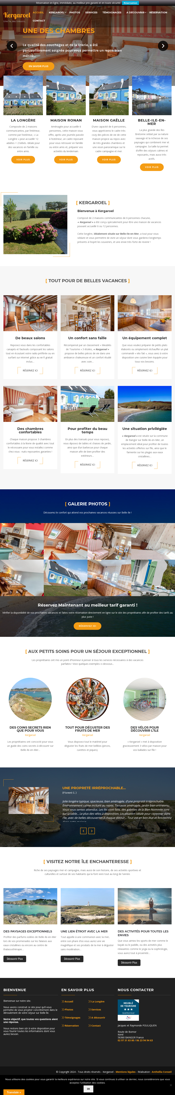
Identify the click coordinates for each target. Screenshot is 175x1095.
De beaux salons (30, 338)
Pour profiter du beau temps (87, 430)
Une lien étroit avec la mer (84, 931)
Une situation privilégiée (144, 429)
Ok (88, 1088)
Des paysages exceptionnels (27, 931)
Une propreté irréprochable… (94, 788)
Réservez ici (30, 370)
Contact (96, 1025)
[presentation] (83, 831)
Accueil (69, 1001)
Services (96, 1009)
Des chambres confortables (30, 430)
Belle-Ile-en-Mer (152, 122)
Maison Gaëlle (109, 120)
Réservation (130, 2)
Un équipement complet (144, 338)
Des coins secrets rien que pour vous (30, 729)
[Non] (170, 1085)
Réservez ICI (87, 626)
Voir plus (23, 159)
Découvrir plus (15, 958)
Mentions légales (126, 1071)
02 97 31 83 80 (126, 1040)
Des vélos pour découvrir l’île (145, 729)
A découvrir (98, 1017)
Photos (69, 1009)
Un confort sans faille (87, 338)
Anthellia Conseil (162, 1071)
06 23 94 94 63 (144, 1040)
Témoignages (72, 1017)
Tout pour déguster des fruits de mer (87, 729)
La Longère (23, 120)
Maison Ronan (66, 120)
